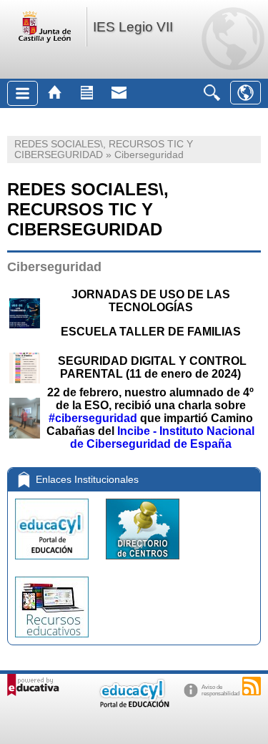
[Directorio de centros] (143, 563)
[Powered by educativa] (33, 685)
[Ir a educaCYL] (133, 704)
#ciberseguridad (93, 418)
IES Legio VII (133, 26)
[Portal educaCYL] (53, 563)
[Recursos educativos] (52, 641)
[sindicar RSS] (251, 686)
